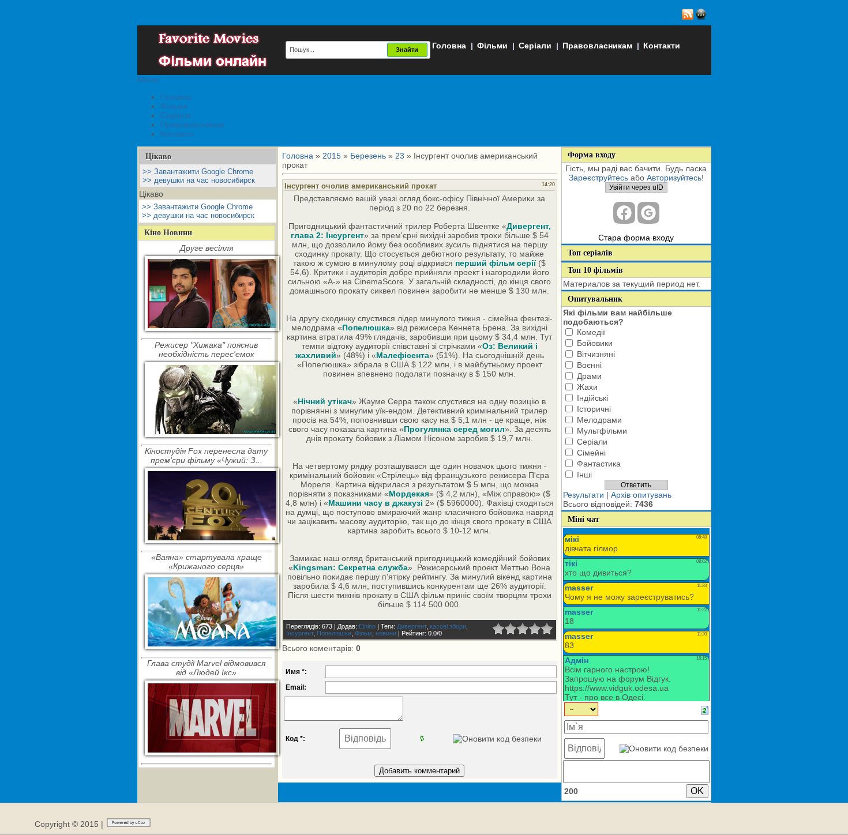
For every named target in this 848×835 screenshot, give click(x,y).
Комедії (591, 332)
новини (386, 633)
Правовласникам (597, 45)
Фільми (492, 45)
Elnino (367, 626)
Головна (449, 45)
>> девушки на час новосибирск (198, 180)
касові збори (448, 626)
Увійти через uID (636, 187)
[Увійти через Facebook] (624, 213)
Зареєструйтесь (598, 177)
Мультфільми (602, 430)
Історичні (594, 408)
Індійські (592, 398)
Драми (589, 376)
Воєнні (589, 365)
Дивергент (411, 626)
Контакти (661, 45)
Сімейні (591, 452)
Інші (584, 474)
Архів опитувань (641, 494)
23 (399, 155)
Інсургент (299, 633)
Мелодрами (599, 419)
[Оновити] (704, 709)
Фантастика (599, 463)
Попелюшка (334, 633)
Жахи (587, 387)
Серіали (535, 45)
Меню (148, 79)
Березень (368, 155)
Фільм (363, 633)
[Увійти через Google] (648, 213)
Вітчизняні (596, 354)
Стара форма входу (636, 237)
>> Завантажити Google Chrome (197, 171)
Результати (583, 494)
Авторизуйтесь (674, 177)
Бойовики (595, 343)
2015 (331, 155)
